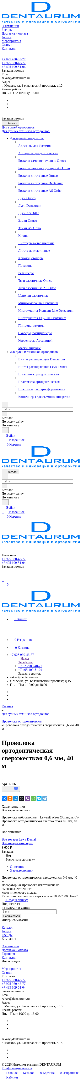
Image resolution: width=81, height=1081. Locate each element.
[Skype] (39, 798)
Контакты (9, 957)
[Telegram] (44, 798)
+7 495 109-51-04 (14, 66)
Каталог (7, 927)
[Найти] (5, 430)
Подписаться (11, 916)
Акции (6, 931)
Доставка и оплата (15, 950)
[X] (21, 798)
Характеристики (21, 870)
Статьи (7, 972)
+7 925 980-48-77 (14, 59)
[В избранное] (11, 789)
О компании (10, 946)
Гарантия (8, 953)
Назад (24, 658)
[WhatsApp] (33, 798)
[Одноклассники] (9, 798)
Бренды (7, 935)
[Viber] (27, 798)
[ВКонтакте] (4, 798)
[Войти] (3, 575)
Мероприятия (11, 968)
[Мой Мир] (15, 798)
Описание (17, 866)
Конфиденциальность (17, 1068)
